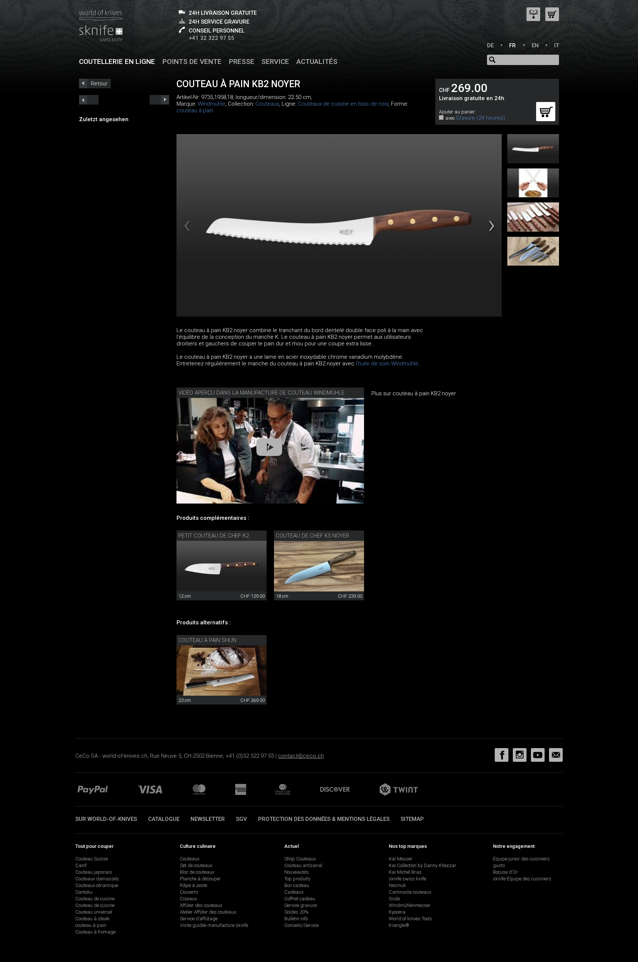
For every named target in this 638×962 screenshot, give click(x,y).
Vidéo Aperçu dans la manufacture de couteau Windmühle (261, 392)
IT (556, 45)
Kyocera (397, 912)
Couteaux (267, 103)
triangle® (399, 925)
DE (490, 45)
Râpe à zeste (193, 885)
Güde (394, 898)
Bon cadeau (296, 885)
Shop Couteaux (300, 859)
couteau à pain (194, 110)
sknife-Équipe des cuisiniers (522, 878)
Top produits (297, 878)
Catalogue (163, 819)
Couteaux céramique (96, 885)
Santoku (84, 892)
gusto (499, 865)
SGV (241, 819)
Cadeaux (293, 892)
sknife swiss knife (407, 878)
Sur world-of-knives (106, 819)
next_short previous (89, 100)
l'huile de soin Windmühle (387, 363)
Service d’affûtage (198, 918)
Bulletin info (296, 918)
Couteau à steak (92, 918)
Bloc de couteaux (197, 872)
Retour (99, 83)
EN (535, 45)
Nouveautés (296, 872)
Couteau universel (93, 912)
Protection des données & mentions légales (324, 819)
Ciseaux (188, 898)
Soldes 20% (296, 912)
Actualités (316, 61)
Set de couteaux (196, 865)
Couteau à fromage (95, 932)
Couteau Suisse (91, 859)
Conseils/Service (301, 925)
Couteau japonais (93, 872)
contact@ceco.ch (301, 756)
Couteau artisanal (303, 865)
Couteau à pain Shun (207, 640)
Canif (81, 865)
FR (512, 45)
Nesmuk (397, 885)
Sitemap (412, 819)
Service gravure (300, 905)
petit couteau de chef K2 (213, 535)
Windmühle (211, 103)
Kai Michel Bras (405, 872)
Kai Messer (400, 859)
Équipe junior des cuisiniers (521, 859)
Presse (241, 61)
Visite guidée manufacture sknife (214, 925)
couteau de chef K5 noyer (312, 535)
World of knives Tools (410, 918)
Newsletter (208, 819)
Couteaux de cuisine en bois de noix (343, 103)
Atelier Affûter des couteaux (208, 912)
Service (275, 61)
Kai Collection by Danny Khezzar (422, 865)
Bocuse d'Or (505, 872)
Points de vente (192, 61)
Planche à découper (200, 878)
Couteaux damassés (97, 878)
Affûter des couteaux (201, 905)
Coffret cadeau (299, 898)
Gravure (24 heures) (480, 118)
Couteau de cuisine (94, 898)
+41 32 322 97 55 (211, 38)
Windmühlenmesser (410, 905)
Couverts (189, 892)
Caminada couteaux (410, 892)
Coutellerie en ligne (117, 61)
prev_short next (159, 100)
